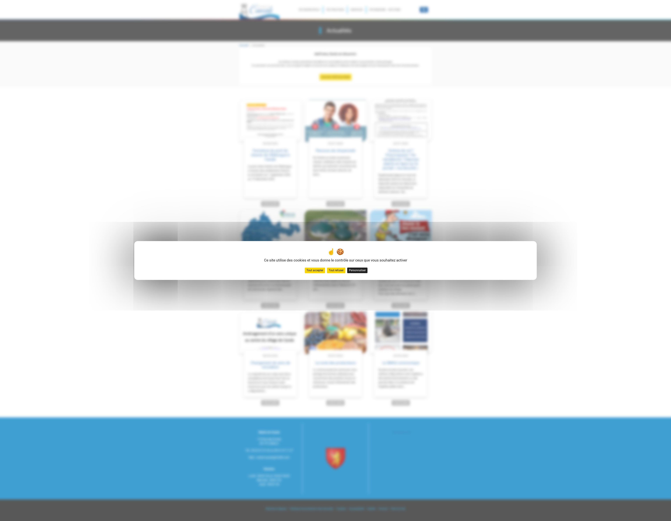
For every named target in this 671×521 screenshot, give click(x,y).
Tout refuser (336, 270)
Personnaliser (357, 270)
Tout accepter (314, 270)
